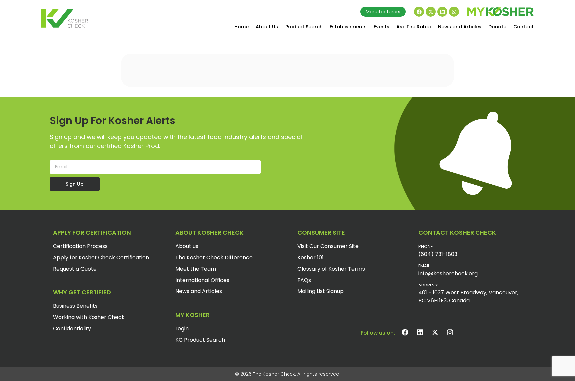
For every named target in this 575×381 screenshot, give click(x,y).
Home (241, 26)
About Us (267, 26)
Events (381, 26)
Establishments (348, 26)
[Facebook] (419, 12)
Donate (497, 26)
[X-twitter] (431, 12)
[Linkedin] (442, 12)
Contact (523, 26)
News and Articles (459, 26)
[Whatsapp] (454, 12)
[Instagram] (450, 332)
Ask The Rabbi (413, 26)
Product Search (304, 26)
